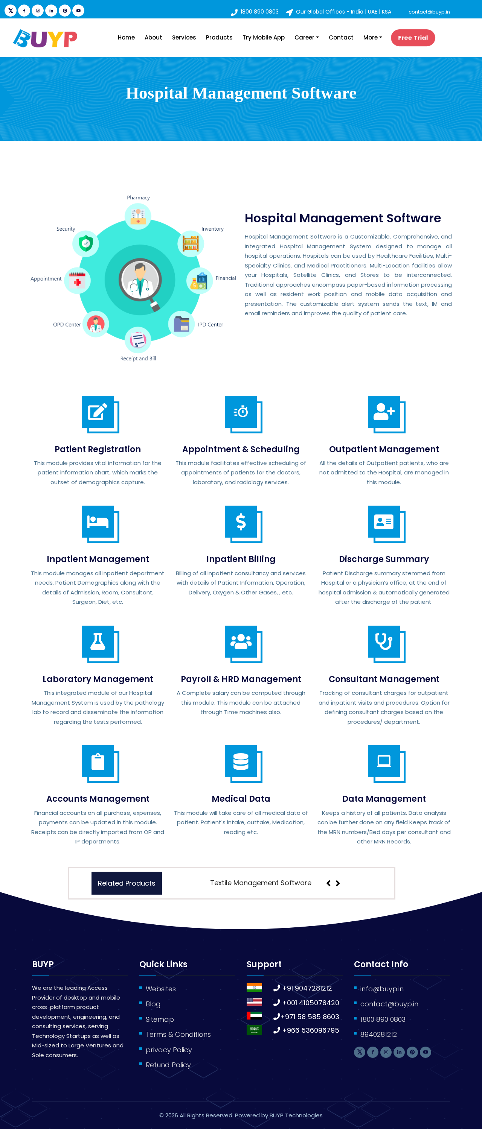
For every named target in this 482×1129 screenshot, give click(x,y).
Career (304, 37)
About (153, 37)
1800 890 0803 (260, 11)
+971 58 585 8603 (309, 1016)
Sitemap (160, 1019)
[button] (354, 883)
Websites (161, 989)
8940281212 (378, 1034)
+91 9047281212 (307, 988)
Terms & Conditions (178, 1034)
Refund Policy (168, 1065)
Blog (153, 1004)
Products (219, 37)
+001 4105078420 (310, 1002)
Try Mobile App (264, 37)
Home (126, 37)
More (370, 37)
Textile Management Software (260, 882)
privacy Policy (169, 1050)
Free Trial (413, 37)
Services (184, 37)
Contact (341, 37)
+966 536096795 (310, 1030)
